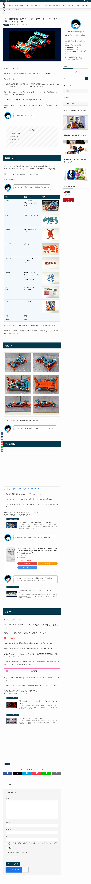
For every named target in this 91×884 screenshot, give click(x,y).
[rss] (85, 1)
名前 (8, 822)
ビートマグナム (9, 179)
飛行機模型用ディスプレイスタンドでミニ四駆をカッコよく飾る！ (38, 591)
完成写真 (15, 136)
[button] (7, 773)
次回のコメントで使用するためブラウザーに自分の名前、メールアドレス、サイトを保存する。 (32, 843)
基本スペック (16, 133)
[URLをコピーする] (56, 773)
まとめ (14, 142)
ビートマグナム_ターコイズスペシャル (26, 489)
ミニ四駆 (7, 24)
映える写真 (15, 139)
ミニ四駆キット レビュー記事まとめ (30, 718)
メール (8, 829)
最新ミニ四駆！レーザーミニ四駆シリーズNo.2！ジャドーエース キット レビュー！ (38, 702)
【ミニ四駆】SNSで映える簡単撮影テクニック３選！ (36, 522)
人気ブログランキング (69, 195)
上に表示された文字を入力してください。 (17, 852)
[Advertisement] (32, 744)
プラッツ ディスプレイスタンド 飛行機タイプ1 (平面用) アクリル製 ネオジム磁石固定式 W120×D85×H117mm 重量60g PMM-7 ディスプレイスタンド (37, 551)
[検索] (87, 1)
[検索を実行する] (86, 78)
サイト (7, 836)
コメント (9, 799)
